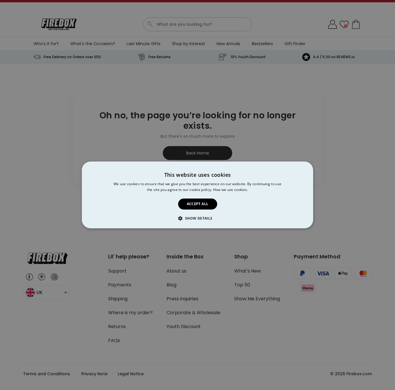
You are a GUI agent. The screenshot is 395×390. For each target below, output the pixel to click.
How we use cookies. (230, 189)
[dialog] (197, 194)
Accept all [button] (197, 203)
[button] (197, 218)
